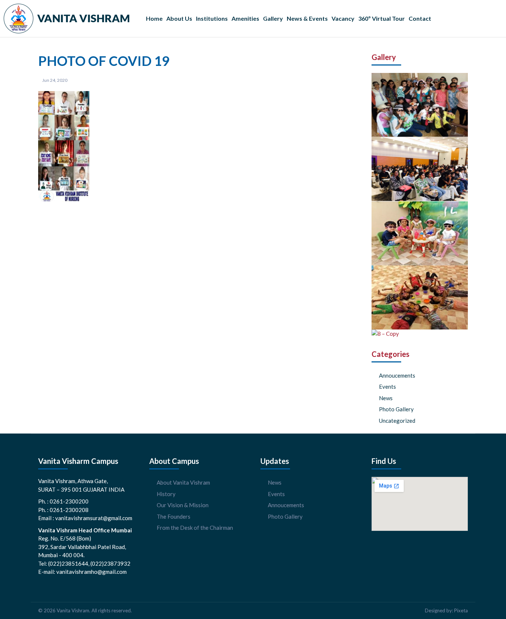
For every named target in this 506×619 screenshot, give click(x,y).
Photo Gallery (396, 409)
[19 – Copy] (420, 233)
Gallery (273, 18)
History (166, 494)
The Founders (173, 516)
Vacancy (343, 18)
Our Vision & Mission (183, 505)
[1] (420, 169)
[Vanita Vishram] (66, 18)
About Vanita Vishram (183, 482)
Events (387, 386)
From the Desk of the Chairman (195, 527)
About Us (179, 18)
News (386, 398)
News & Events (307, 18)
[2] (420, 105)
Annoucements (397, 375)
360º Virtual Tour (381, 18)
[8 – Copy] (385, 333)
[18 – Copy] (420, 297)
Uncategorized (397, 420)
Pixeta (461, 610)
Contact (420, 18)
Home (154, 18)
